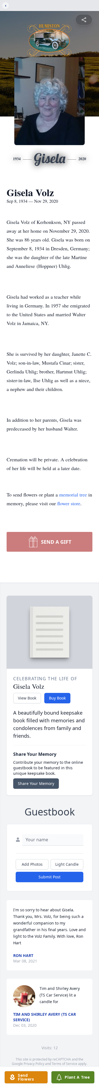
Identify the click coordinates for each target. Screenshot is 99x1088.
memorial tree (73, 494)
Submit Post (49, 876)
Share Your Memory (36, 783)
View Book (27, 698)
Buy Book (57, 698)
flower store (68, 503)
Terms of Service (64, 1063)
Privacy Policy (34, 1063)
